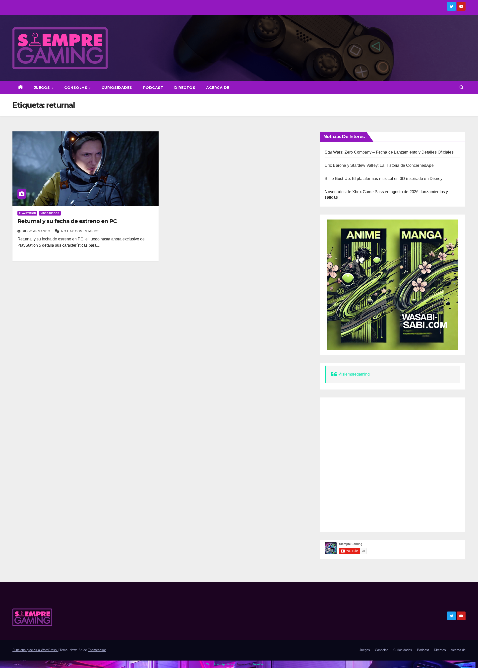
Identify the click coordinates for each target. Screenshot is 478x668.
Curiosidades (117, 87)
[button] (462, 87)
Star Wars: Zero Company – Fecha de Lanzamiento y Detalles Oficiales (389, 152)
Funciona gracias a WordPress (35, 650)
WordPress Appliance (220, 664)
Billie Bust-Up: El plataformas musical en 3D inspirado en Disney (383, 178)
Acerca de (217, 87)
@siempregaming (354, 374)
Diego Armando (36, 231)
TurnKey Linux (262, 664)
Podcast (153, 87)
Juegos (42, 87)
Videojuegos (50, 213)
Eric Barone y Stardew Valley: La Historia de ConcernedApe (379, 165)
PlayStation (27, 213)
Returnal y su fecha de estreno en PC (67, 221)
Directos (184, 87)
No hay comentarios (80, 231)
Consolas (76, 87)
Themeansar (97, 650)
